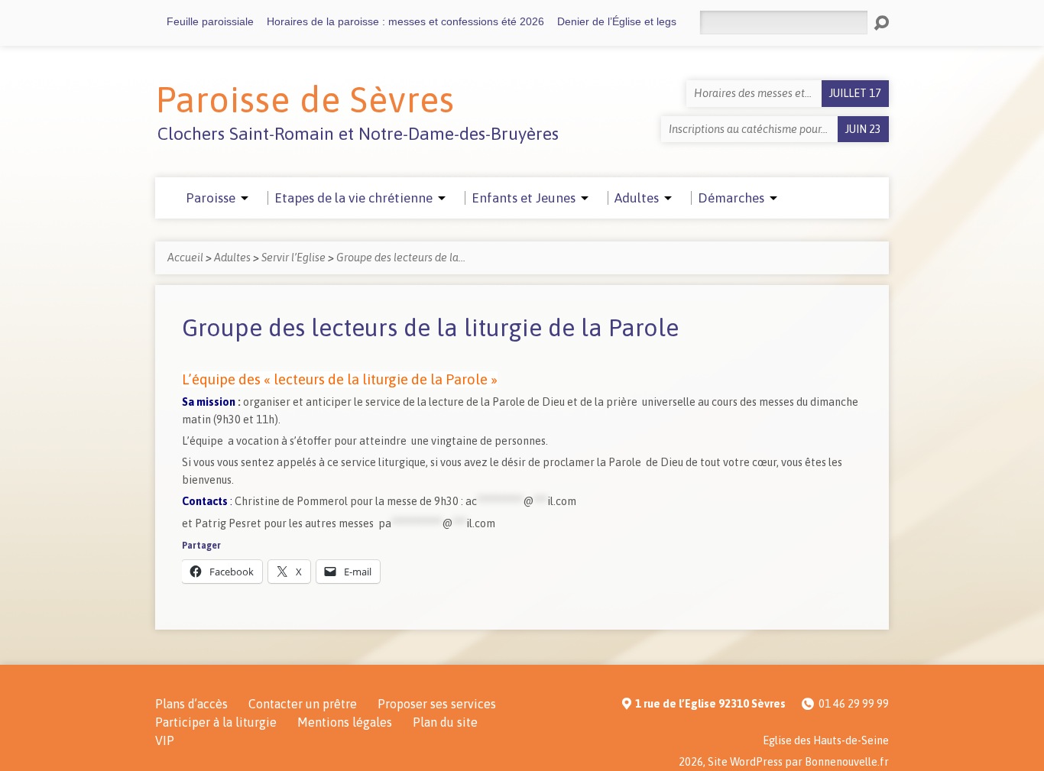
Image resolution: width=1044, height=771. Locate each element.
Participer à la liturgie (216, 722)
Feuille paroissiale (210, 21)
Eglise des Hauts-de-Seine (826, 740)
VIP (164, 740)
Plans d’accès (191, 704)
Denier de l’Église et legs (616, 21)
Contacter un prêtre (302, 704)
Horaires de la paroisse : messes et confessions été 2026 (405, 21)
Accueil (185, 257)
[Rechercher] (881, 23)
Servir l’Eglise (293, 257)
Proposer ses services (437, 704)
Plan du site (445, 722)
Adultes (232, 257)
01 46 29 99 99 (854, 704)
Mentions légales (344, 722)
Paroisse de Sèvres (305, 99)
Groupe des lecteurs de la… (400, 257)
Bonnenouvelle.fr (847, 762)
